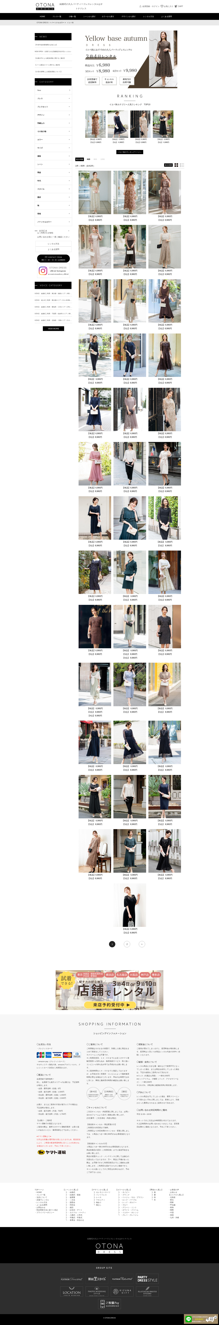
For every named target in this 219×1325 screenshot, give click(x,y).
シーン (40, 164)
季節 (39, 172)
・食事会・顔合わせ (76, 1220)
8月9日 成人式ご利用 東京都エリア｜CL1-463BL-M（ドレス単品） (59, 303)
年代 (39, 181)
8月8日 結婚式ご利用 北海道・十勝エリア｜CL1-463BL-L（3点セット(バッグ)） (63, 323)
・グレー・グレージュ (129, 1215)
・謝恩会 (71, 1202)
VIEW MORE (53, 331)
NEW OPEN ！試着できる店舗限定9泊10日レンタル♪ (53, 51)
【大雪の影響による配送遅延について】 (48, 72)
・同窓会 (71, 1205)
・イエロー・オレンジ (129, 1212)
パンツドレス (101, 1195)
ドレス (40, 98)
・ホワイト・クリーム (129, 1210)
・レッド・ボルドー (129, 1202)
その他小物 (41, 131)
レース (98, 1197)
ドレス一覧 (56, 16)
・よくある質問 (41, 1205)
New (39, 90)
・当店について (41, 1197)
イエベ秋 (70, 23)
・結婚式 (71, 1192)
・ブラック (125, 1195)
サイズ (40, 148)
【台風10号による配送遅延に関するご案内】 (50, 58)
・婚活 (70, 1207)
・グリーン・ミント (129, 1207)
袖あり (98, 1202)
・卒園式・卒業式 (75, 1218)
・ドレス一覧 (40, 1195)
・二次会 (71, 1200)
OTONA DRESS (43, 23)
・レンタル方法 (41, 1202)
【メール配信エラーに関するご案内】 (48, 65)
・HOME (38, 1192)
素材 (39, 197)
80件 (95, 159)
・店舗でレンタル (42, 1200)
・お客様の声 (173, 1190)
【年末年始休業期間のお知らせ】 (46, 45)
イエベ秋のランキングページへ (129, 152)
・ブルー (124, 1205)
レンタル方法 (148, 16)
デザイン (40, 115)
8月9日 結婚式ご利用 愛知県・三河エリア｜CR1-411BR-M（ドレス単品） (61, 309)
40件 (88, 159)
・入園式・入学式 (75, 1215)
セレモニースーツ (103, 1192)
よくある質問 (166, 16)
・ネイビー (125, 1192)
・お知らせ (172, 1192)
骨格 (39, 214)
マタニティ (100, 1200)
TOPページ (39, 1190)
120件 (103, 159)
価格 (39, 156)
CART (180, 6)
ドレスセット (42, 107)
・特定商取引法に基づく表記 (46, 1210)
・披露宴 (71, 1197)
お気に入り (168, 6)
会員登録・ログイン (150, 6)
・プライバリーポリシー (44, 1212)
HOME (42, 16)
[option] (95, 127)
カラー (40, 140)
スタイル (40, 189)
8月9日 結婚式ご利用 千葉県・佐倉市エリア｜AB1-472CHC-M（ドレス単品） (62, 316)
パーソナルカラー (44, 222)
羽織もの (40, 123)
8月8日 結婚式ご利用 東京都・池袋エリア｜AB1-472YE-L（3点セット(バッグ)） (63, 296)
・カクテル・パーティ (77, 1212)
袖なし (98, 1205)
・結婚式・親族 (74, 1195)
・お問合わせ (40, 1207)
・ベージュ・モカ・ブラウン (132, 1197)
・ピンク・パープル (129, 1200)
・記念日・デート (75, 1210)
